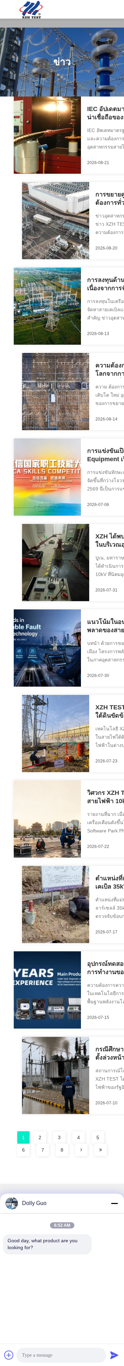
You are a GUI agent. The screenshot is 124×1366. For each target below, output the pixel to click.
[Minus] (114, 1203)
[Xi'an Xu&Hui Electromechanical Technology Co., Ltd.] (31, 9)
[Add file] (9, 1355)
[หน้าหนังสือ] (81, 1150)
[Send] (114, 1355)
